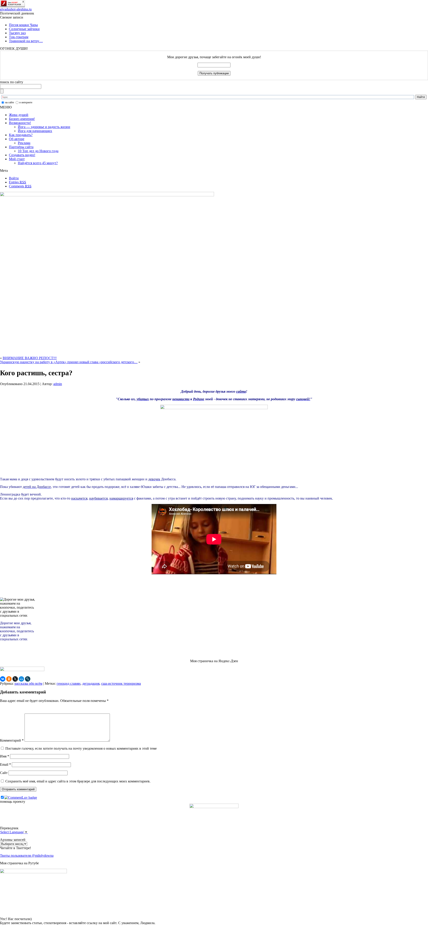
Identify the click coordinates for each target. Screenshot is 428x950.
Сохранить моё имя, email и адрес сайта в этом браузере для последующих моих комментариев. (77, 781)
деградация (90, 683)
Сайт (4, 773)
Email (5, 764)
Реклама (24, 143)
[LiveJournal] (27, 679)
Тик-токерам (18, 37)
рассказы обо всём (28, 683)
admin (57, 384)
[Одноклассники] (9, 679)
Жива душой (18, 115)
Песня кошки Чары (23, 25)
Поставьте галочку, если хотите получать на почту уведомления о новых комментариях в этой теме (81, 748)
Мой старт (17, 159)
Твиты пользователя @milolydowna (27, 855)
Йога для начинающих (35, 131)
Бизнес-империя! (22, 119)
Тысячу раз (17, 33)
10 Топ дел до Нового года (38, 151)
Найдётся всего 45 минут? (38, 163)
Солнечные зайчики (24, 29)
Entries (17, 182)
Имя (4, 756)
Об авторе (16, 139)
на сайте (9, 102)
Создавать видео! (22, 155)
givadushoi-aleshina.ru (16, 9)
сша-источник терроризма (121, 683)
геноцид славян (68, 683)
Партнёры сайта (21, 147)
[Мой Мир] (21, 679)
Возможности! (20, 123)
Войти (14, 178)
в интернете (25, 102)
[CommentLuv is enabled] (20, 797)
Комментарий (12, 740)
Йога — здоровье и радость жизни (44, 127)
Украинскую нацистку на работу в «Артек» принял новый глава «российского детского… (69, 362)
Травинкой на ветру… (26, 41)
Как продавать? (21, 135)
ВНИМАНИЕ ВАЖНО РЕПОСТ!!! (30, 358)
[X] (15, 679)
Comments (20, 186)
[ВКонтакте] (2, 679)
